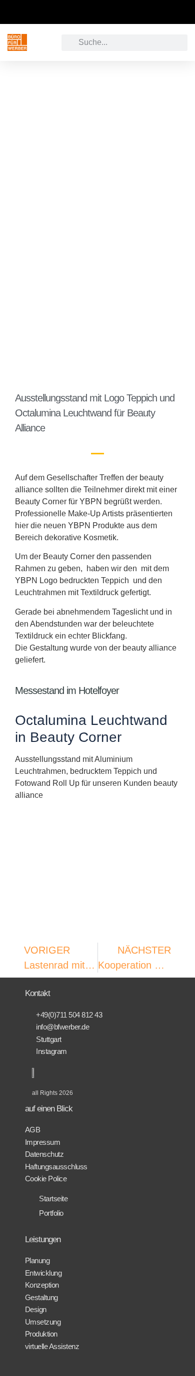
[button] (44, 42)
